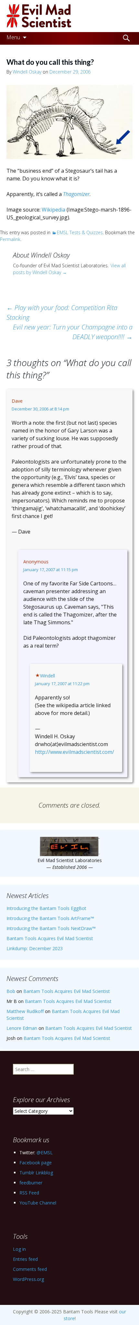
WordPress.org (28, 1279)
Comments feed (30, 1269)
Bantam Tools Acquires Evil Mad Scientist (49, 938)
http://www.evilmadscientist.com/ (74, 751)
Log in (19, 1249)
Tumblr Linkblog (36, 1172)
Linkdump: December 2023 (34, 948)
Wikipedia (53, 209)
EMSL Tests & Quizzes (80, 232)
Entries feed (25, 1259)
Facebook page (35, 1162)
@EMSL (45, 1152)
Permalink (10, 239)
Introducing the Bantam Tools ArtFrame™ (50, 918)
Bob (10, 991)
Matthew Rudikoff (25, 1011)
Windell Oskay (27, 72)
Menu (13, 37)
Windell (47, 676)
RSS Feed (29, 1193)
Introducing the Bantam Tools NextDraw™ (51, 928)
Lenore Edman (21, 1028)
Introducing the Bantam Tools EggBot (46, 908)
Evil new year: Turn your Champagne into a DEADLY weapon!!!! (73, 332)
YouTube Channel (37, 1203)
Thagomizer (76, 194)
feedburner (30, 1183)
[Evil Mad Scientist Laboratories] (69, 16)
